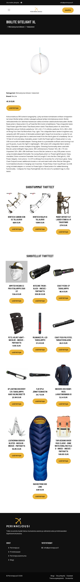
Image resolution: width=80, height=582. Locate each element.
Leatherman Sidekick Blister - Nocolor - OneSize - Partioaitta (16, 443)
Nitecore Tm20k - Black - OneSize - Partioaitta (40, 288)
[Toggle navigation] (9, 10)
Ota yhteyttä (60, 576)
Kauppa (68, 10)
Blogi (12, 560)
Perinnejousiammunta (18, 556)
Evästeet (70, 576)
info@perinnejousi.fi (66, 3)
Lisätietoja (13, 108)
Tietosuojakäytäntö (56, 578)
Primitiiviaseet (15, 552)
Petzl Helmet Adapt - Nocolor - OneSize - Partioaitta (16, 340)
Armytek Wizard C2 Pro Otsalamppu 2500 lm (16, 288)
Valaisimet (31, 27)
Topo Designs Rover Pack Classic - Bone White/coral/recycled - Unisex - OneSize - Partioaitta (63, 445)
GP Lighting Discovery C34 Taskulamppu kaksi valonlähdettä (16, 391)
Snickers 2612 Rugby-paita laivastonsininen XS (63, 391)
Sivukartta (69, 578)
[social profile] (21, 2)
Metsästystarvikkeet (16, 27)
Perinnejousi (14, 548)
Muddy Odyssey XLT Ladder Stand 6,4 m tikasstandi (63, 219)
